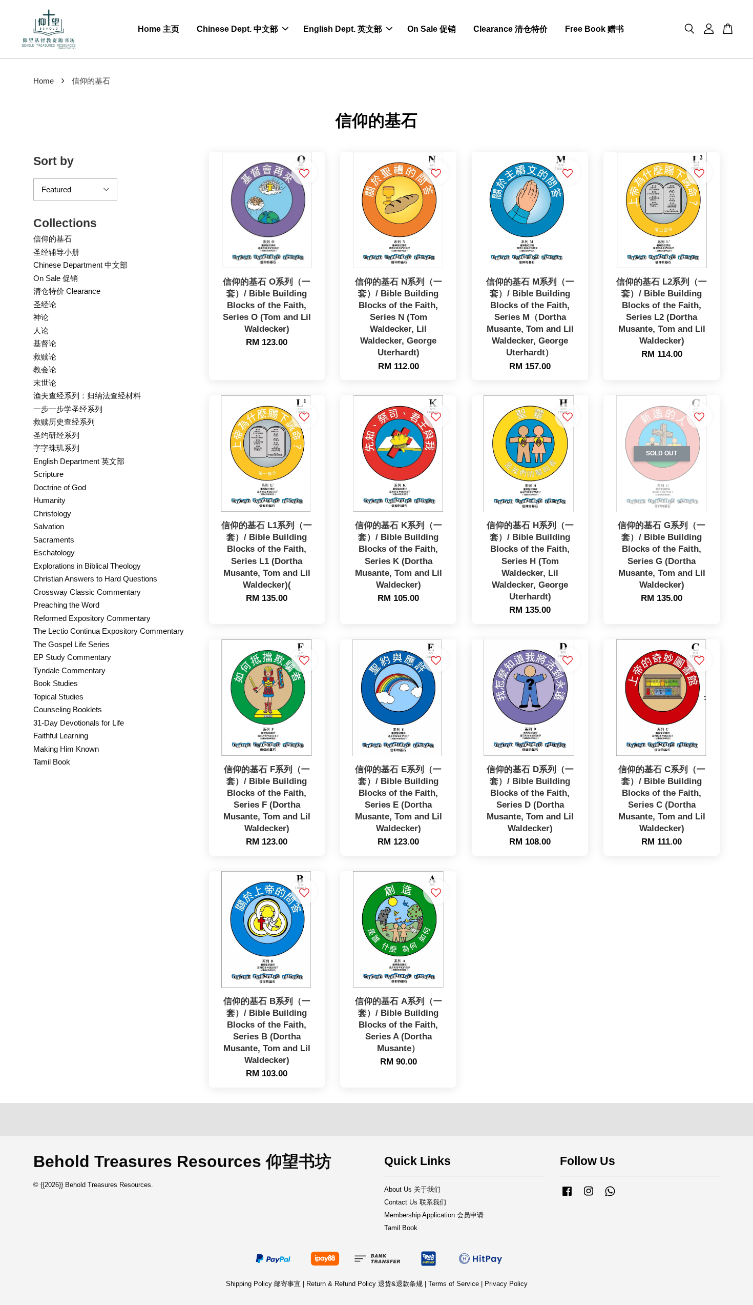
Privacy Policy (506, 1284)
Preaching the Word (66, 604)
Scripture (48, 474)
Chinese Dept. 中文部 (237, 29)
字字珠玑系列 (56, 448)
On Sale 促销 (431, 29)
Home (43, 80)
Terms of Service (453, 1284)
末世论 (44, 382)
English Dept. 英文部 (342, 29)
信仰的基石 (52, 238)
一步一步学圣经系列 (67, 409)
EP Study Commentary (72, 657)
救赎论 (44, 356)
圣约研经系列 (56, 435)
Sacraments (53, 539)
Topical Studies (58, 696)
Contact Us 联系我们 (415, 1202)
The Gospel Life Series (71, 644)
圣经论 (44, 304)
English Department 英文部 (78, 461)
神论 (41, 317)
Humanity (49, 500)
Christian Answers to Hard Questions (95, 578)
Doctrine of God (59, 487)
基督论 (44, 343)
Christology (52, 513)
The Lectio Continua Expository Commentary (108, 631)
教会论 (44, 369)
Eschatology (54, 552)
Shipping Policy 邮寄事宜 (264, 1284)
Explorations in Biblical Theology (87, 565)
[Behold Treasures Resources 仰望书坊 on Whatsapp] (610, 1196)
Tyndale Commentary (69, 670)
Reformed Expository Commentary (92, 618)
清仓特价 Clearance (66, 291)
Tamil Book (51, 761)
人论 (41, 330)
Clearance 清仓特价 (510, 29)
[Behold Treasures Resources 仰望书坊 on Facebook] (567, 1196)
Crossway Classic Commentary (87, 592)
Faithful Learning (60, 735)
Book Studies (55, 683)
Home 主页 (158, 29)
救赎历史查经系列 (64, 421)
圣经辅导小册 (56, 252)
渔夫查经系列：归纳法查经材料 (87, 395)
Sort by (53, 161)
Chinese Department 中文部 (80, 264)
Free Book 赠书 (594, 29)
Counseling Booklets (67, 709)
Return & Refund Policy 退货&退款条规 (365, 1284)
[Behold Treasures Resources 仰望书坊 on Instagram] (588, 1196)
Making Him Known (66, 749)
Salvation (48, 526)
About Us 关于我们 (412, 1189)
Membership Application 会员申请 (434, 1215)
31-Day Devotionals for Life (78, 722)
